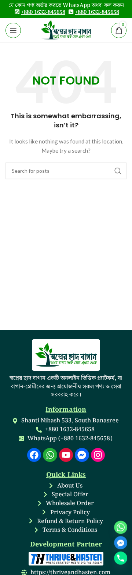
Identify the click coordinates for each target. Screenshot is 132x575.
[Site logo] (66, 29)
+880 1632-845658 (43, 12)
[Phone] (120, 558)
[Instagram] (98, 455)
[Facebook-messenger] (82, 455)
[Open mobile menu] (13, 30)
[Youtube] (66, 455)
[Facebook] (34, 455)
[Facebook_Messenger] (120, 542)
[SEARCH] (118, 171)
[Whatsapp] (50, 455)
